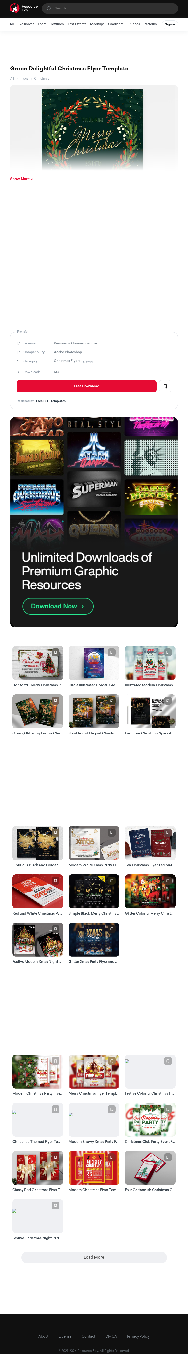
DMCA (111, 1337)
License (65, 1337)
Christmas (41, 78)
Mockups (97, 24)
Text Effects (77, 24)
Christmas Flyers (67, 361)
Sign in (170, 24)
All (12, 24)
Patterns (150, 24)
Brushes (133, 24)
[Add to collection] (165, 386)
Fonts (42, 24)
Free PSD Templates (51, 401)
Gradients (116, 24)
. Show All (87, 361)
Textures (57, 24)
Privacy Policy (138, 1337)
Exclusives (26, 24)
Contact (88, 1337)
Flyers (24, 78)
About (43, 1337)
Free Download (86, 386)
